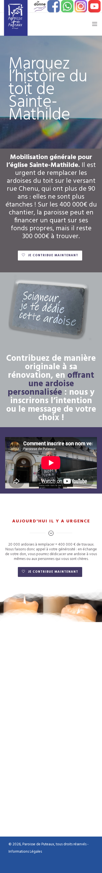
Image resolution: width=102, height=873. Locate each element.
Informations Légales (25, 852)
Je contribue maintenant (53, 255)
